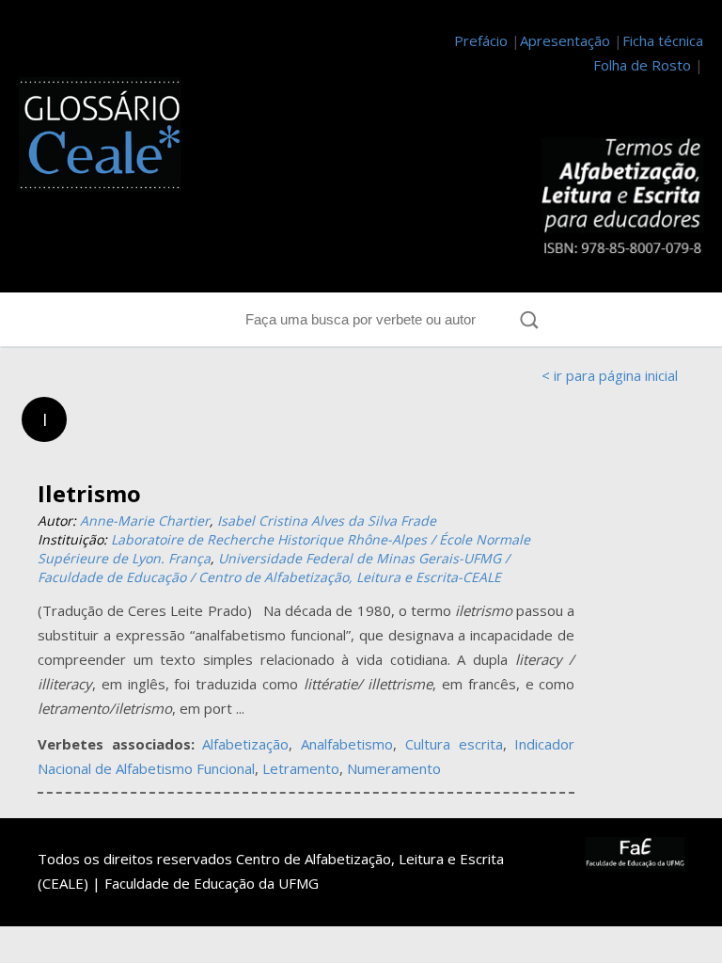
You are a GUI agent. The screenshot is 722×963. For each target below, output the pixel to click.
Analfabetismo (347, 743)
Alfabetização (245, 743)
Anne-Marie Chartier (145, 520)
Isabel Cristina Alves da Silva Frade (326, 520)
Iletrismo (89, 493)
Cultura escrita (454, 743)
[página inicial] (99, 137)
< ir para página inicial (610, 375)
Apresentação (565, 40)
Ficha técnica (662, 40)
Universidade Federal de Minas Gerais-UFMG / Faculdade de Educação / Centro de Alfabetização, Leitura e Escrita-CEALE (274, 567)
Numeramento (394, 768)
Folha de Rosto (642, 64)
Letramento (300, 768)
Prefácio (481, 40)
